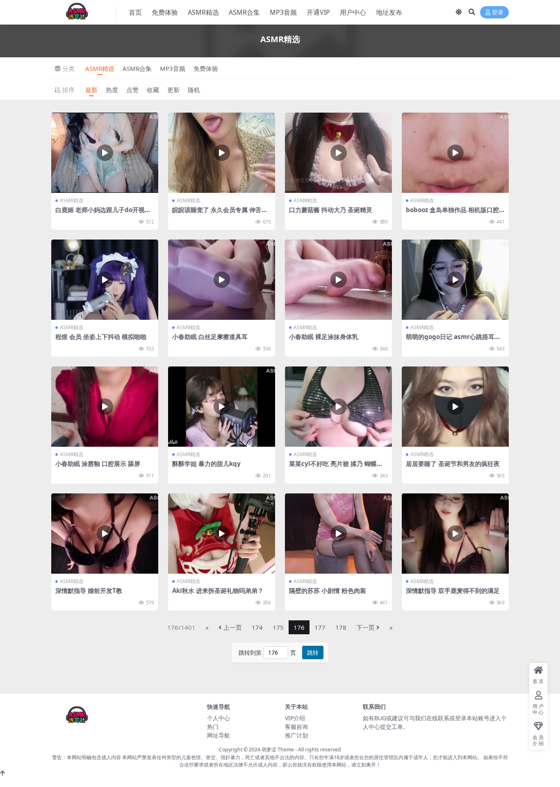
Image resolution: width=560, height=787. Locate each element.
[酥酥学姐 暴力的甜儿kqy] (221, 406)
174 (257, 627)
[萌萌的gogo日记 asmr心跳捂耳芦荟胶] (455, 280)
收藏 (153, 90)
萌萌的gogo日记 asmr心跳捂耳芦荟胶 (453, 340)
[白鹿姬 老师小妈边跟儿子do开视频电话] (104, 153)
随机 (194, 90)
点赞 (132, 90)
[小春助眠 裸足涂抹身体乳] (338, 280)
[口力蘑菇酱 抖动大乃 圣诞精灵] (338, 153)
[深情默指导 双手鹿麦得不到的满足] (455, 533)
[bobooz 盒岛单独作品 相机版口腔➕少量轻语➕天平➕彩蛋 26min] (455, 153)
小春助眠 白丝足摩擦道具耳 (210, 336)
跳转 (313, 652)
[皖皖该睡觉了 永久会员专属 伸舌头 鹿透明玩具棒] (221, 153)
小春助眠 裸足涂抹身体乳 (323, 336)
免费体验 (165, 12)
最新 (91, 90)
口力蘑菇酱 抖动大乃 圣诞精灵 (330, 210)
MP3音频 (283, 12)
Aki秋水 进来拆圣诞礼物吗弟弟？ (218, 590)
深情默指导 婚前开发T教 (88, 590)
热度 (112, 90)
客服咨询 (296, 726)
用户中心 (353, 12)
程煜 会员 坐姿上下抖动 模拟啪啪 (100, 336)
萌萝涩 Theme (278, 749)
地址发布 (389, 12)
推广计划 (296, 735)
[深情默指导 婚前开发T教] (104, 533)
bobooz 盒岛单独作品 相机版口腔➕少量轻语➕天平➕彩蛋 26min (453, 213)
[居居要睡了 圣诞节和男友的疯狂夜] (455, 406)
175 (278, 627)
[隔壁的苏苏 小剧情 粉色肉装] (338, 533)
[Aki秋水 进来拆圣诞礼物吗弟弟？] (221, 533)
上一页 (232, 627)
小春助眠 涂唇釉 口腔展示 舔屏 (97, 463)
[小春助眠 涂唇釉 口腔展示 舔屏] (104, 406)
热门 (213, 726)
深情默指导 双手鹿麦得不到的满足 (453, 590)
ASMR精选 (203, 12)
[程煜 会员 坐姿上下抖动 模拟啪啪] (104, 280)
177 (320, 627)
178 (340, 627)
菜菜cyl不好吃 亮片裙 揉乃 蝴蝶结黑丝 (336, 467)
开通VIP (318, 12)
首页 (135, 12)
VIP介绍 (295, 718)
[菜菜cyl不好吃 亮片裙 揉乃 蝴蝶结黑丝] (338, 406)
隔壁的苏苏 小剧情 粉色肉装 (327, 590)
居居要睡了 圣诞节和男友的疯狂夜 (453, 463)
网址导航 (218, 735)
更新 (173, 90)
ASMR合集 (244, 12)
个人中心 (218, 718)
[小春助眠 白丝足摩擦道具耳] (221, 280)
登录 (497, 12)
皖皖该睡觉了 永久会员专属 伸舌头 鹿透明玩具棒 (220, 213)
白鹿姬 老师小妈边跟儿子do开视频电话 (103, 213)
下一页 (365, 627)
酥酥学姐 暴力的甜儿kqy (206, 463)
